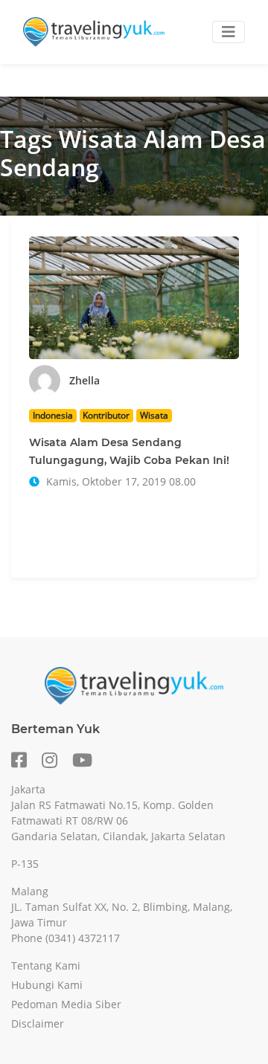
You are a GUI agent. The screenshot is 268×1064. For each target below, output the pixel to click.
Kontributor (106, 415)
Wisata (154, 415)
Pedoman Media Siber (66, 1004)
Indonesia (53, 415)
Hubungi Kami (47, 985)
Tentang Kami (45, 965)
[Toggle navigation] (228, 32)
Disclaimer (37, 1023)
